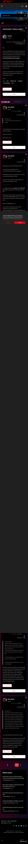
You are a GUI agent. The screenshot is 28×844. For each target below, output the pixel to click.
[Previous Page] (7, 765)
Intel (7, 81)
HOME (8, 821)
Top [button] (2, 840)
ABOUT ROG (4, 821)
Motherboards (13, 81)
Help (22, 6)
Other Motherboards (7, 780)
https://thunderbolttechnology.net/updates (11, 58)
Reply (14, 94)
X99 (2, 23)
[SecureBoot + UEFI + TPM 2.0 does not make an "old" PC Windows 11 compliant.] (23, 101)
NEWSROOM (13, 821)
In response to (16, 111)
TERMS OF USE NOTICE (10, 831)
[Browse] (2, 6)
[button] (4, 89)
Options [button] (26, 23)
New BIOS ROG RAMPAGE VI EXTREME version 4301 (13, 801)
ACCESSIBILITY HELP (6, 823)
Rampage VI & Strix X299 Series (9, 802)
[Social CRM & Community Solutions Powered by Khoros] (23, 841)
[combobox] (14, 15)
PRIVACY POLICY (18, 831)
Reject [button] (8, 222)
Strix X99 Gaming (6, 83)
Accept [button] (19, 222)
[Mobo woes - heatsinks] (25, 101)
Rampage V (20, 81)
